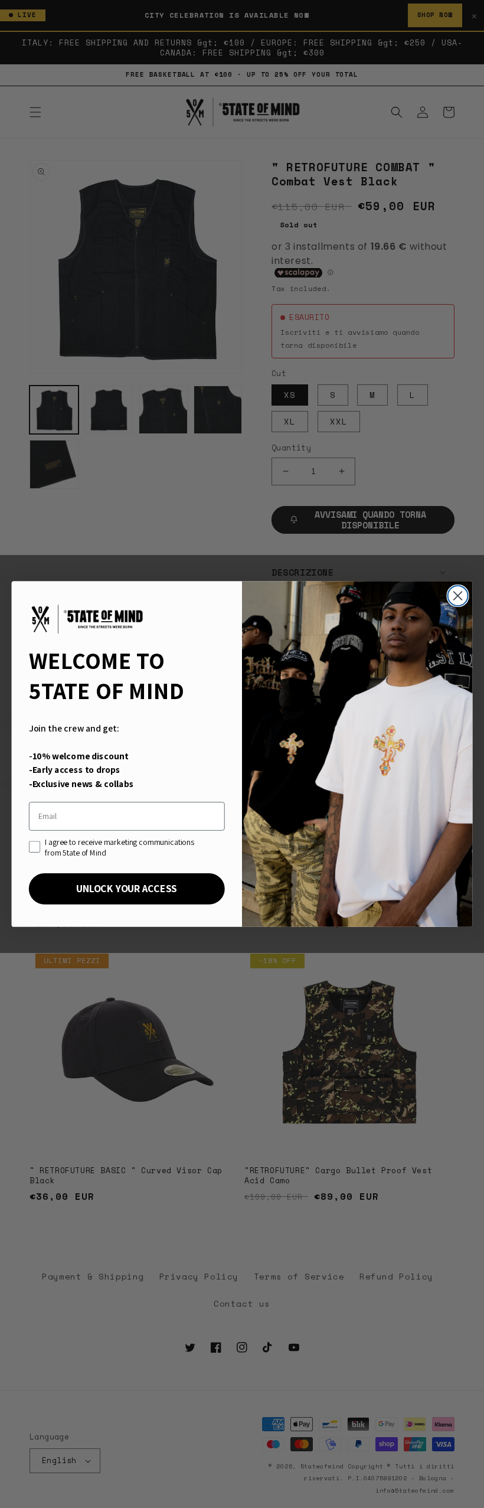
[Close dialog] (458, 596)
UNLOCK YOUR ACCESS (126, 888)
